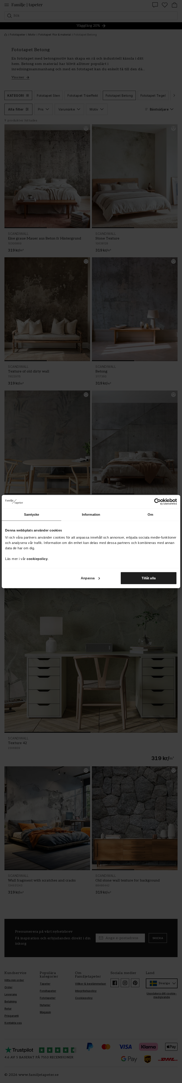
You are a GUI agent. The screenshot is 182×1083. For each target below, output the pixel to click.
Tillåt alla (149, 578)
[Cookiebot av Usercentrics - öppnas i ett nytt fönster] (157, 501)
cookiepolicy (37, 558)
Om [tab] (150, 514)
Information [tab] (91, 514)
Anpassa (88, 578)
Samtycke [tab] (31, 514)
